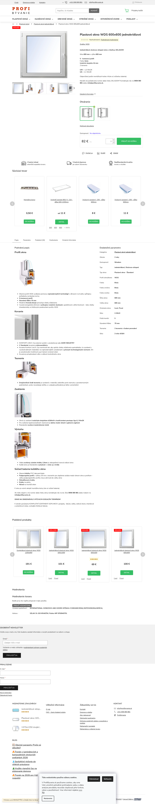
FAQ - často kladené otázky (56, 712)
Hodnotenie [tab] (53, 240)
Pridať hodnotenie (22, 605)
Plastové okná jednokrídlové (125, 252)
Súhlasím (108, 779)
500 (50, 228)
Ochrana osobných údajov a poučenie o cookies (94, 722)
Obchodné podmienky (87, 718)
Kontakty (42, 2)
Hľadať (94, 11)
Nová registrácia (5, 693)
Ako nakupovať (85, 715)
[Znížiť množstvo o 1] (114, 142)
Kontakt (82, 709)
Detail (61, 222)
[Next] (143, 203)
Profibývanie (121, 715)
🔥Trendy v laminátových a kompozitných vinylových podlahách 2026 (25, 754)
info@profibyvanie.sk (124, 708)
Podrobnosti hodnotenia (109, 40)
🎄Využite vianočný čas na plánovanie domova (24, 770)
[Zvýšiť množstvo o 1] (114, 140)
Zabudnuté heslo (6, 695)
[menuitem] (21, 19)
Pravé (56, 578)
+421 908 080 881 (123, 712)
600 (55, 228)
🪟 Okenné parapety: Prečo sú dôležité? (26, 746)
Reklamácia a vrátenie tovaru (90, 729)
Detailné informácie (87, 94)
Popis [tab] (17, 240)
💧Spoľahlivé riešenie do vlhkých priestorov (24, 763)
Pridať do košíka (129, 141)
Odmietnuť (93, 779)
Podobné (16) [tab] (40, 240)
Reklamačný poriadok (87, 726)
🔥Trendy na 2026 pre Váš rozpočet (25, 776)
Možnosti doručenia (87, 126)
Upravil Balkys (128, 799)
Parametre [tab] (27, 240)
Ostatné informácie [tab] (69, 240)
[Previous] (12, 203)
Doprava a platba (29, 2)
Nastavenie (48, 798)
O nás (16, 2)
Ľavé (50, 578)
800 (60, 228)
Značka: (84, 44)
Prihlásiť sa (11, 655)
